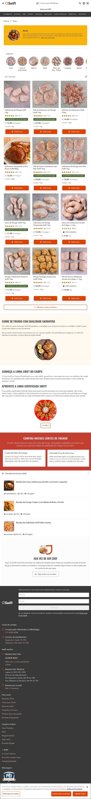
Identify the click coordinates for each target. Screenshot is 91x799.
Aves (24, 14)
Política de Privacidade (74, 789)
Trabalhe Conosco (10, 710)
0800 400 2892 (19, 672)
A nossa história (9, 753)
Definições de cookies (11, 794)
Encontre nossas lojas (11, 757)
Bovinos (17, 14)
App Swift (6, 739)
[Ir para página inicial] (10, 3)
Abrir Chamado (12, 688)
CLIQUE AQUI (11, 658)
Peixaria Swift (7, 706)
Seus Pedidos (7, 728)
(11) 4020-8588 (11, 632)
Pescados (48, 14)
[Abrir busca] (80, 3)
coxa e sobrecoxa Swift (64, 459)
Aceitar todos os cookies (61, 794)
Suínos (30, 14)
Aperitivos (72, 14)
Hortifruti (82, 14)
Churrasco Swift (9, 702)
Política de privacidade (12, 714)
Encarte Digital (8, 743)
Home (6, 21)
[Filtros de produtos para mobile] (85, 76)
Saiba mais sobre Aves (48, 38)
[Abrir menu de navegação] (3, 3)
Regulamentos (8, 735)
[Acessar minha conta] (83, 3)
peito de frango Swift (15, 456)
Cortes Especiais (60, 14)
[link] (45, 9)
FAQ (4, 732)
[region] (45, 791)
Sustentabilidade (9, 761)
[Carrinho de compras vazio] (87, 3)
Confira (45, 425)
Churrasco (7, 14)
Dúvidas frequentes (10, 717)
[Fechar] (87, 787)
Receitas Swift (8, 698)
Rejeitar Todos (80, 794)
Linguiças (38, 14)
